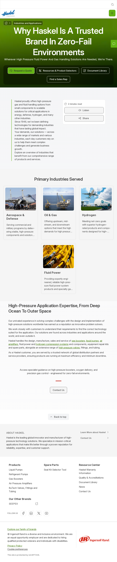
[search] (112, 4)
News (82, 486)
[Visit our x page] (39, 513)
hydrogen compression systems (52, 344)
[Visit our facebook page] (23, 513)
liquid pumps (92, 340)
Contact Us (85, 491)
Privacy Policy (14, 545)
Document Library (88, 482)
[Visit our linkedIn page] (31, 513)
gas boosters (78, 340)
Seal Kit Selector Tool (55, 469)
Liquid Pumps (16, 469)
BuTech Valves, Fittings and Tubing (23, 489)
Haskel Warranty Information (87, 471)
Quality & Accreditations (91, 477)
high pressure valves (69, 347)
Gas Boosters (16, 478)
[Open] (112, 13)
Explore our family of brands (21, 529)
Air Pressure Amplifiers (20, 483)
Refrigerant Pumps (18, 474)
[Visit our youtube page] (46, 513)
